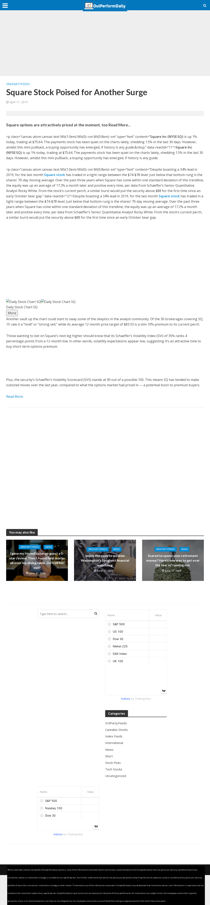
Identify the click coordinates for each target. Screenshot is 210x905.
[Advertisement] (105, 43)
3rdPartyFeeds (18, 84)
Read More (14, 396)
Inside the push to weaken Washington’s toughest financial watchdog (105, 560)
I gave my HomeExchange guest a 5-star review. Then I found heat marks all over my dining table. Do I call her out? (37, 560)
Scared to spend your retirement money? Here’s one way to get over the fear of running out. (173, 560)
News (48, 547)
